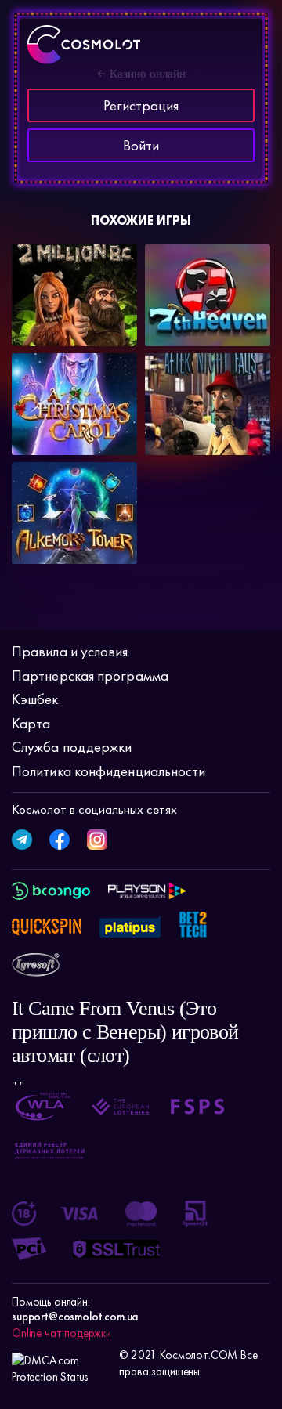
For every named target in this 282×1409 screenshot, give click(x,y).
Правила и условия (70, 651)
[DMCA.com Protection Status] (61, 1364)
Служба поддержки (72, 747)
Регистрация (141, 105)
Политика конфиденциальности (108, 771)
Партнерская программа (90, 675)
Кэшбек (35, 699)
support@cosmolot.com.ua (75, 1316)
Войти (141, 145)
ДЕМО (108, 326)
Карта (31, 723)
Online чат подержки (61, 1333)
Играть (49, 320)
